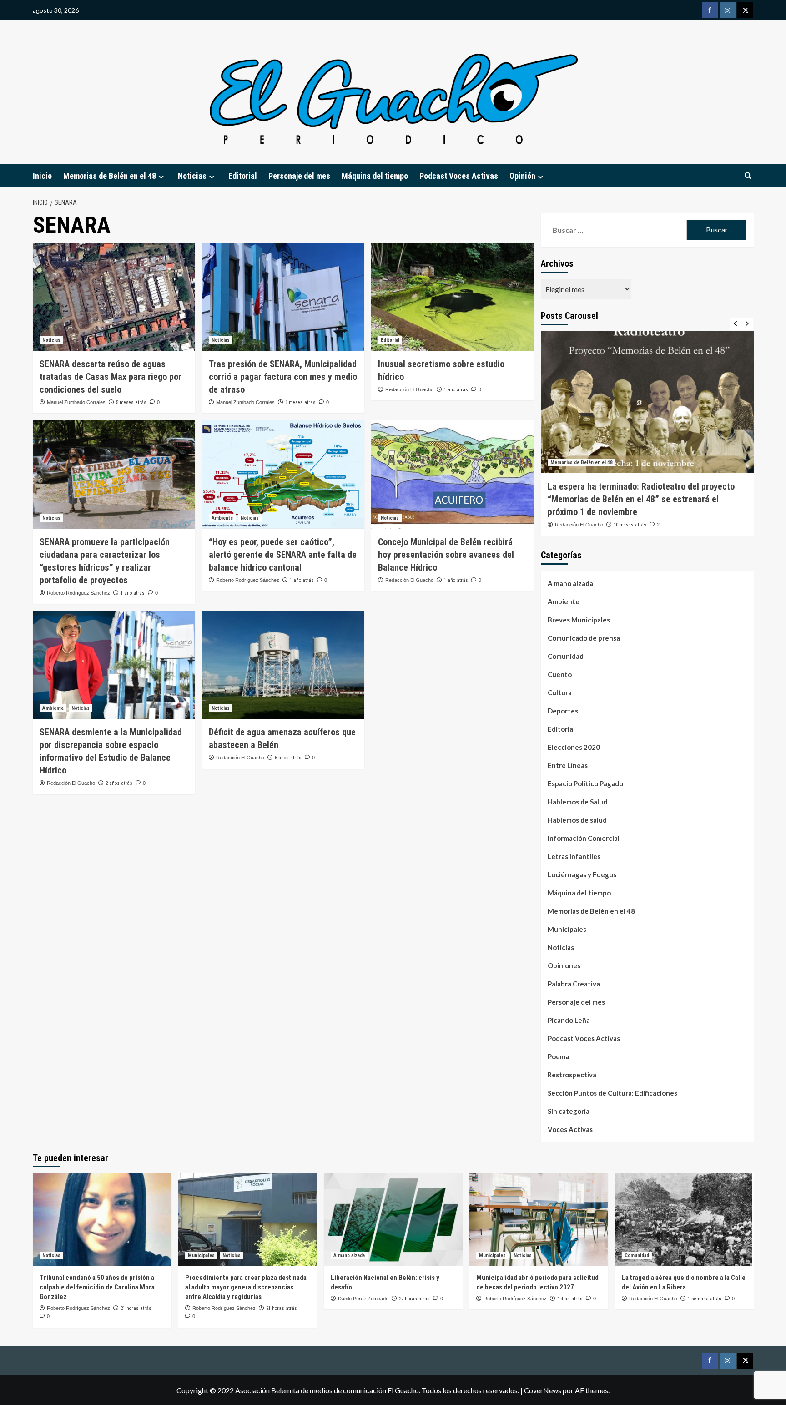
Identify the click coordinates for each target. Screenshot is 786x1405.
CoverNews (542, 1390)
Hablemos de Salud (577, 802)
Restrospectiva (572, 1075)
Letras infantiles (574, 856)
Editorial (242, 176)
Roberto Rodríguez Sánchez (78, 593)
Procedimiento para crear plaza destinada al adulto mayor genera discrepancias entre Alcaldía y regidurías (246, 1287)
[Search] (748, 176)
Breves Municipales (579, 620)
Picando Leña (569, 1020)
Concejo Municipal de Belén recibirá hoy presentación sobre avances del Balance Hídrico (446, 554)
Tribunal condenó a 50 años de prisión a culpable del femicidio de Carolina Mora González (97, 1287)
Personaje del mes (299, 176)
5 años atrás (288, 758)
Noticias (51, 340)
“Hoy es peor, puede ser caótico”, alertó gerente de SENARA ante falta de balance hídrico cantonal (283, 554)
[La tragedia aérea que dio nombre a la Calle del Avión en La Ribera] (684, 1219)
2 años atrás (119, 783)
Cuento (560, 674)
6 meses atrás (300, 402)
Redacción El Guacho (409, 389)
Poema (558, 1056)
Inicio (42, 176)
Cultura (560, 692)
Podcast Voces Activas (458, 176)
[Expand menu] (161, 177)
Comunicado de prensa (584, 638)
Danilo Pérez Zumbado (363, 1298)
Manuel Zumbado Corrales (76, 402)
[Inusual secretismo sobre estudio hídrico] (452, 297)
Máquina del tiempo (375, 176)
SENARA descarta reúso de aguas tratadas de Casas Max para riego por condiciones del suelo (110, 377)
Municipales (567, 929)
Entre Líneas (568, 765)
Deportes (563, 711)
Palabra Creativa (574, 984)
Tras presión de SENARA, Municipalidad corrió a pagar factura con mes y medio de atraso (283, 377)
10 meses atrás (630, 525)
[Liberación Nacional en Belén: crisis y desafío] (393, 1219)
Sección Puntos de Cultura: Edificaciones (612, 1093)
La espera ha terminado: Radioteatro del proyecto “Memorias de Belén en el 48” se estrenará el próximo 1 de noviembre (641, 499)
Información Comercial (584, 838)
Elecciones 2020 (574, 747)
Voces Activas (570, 1129)
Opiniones (564, 965)
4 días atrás (570, 1299)
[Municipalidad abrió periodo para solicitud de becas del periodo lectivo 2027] (538, 1219)
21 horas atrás (136, 1308)
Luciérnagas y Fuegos (582, 874)
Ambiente (222, 518)
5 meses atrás (131, 402)
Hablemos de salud (577, 820)
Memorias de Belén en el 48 (109, 176)
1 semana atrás (704, 1299)
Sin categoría (569, 1111)
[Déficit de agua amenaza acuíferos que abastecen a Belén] (283, 665)
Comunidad (566, 656)
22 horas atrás (414, 1299)
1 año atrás (456, 390)
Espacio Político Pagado (585, 783)
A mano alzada (570, 583)
